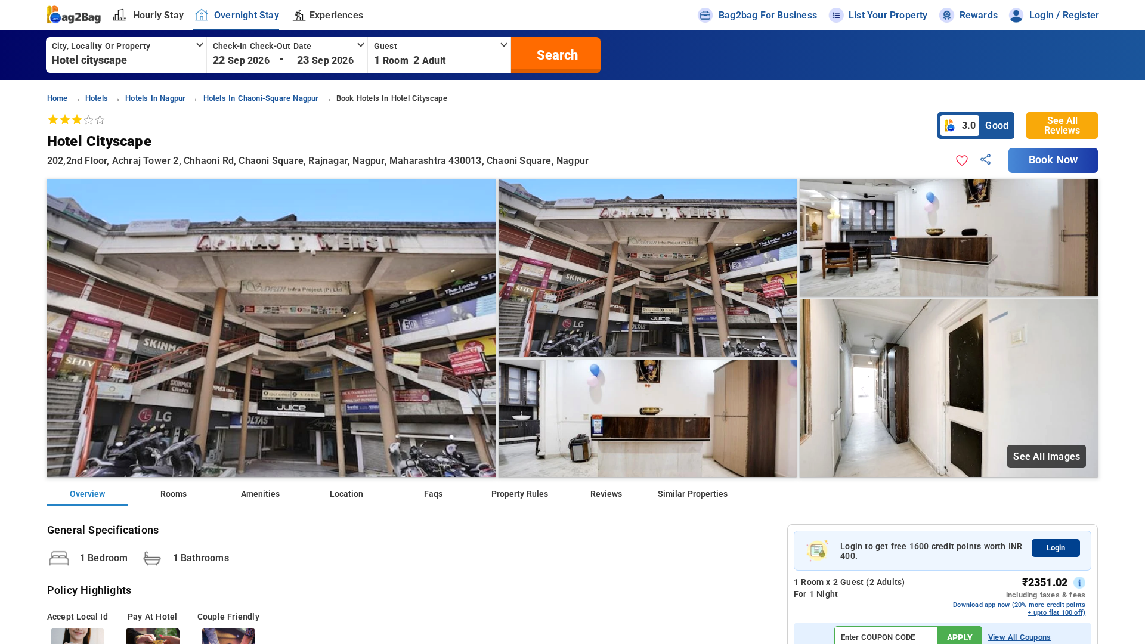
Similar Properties (693, 494)
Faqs (433, 494)
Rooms (173, 494)
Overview (87, 494)
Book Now (1053, 160)
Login (1056, 547)
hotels (96, 98)
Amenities (260, 494)
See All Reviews (1062, 125)
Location (346, 494)
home (57, 98)
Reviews (606, 494)
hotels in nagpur (155, 98)
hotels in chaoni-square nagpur (261, 98)
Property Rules (519, 494)
